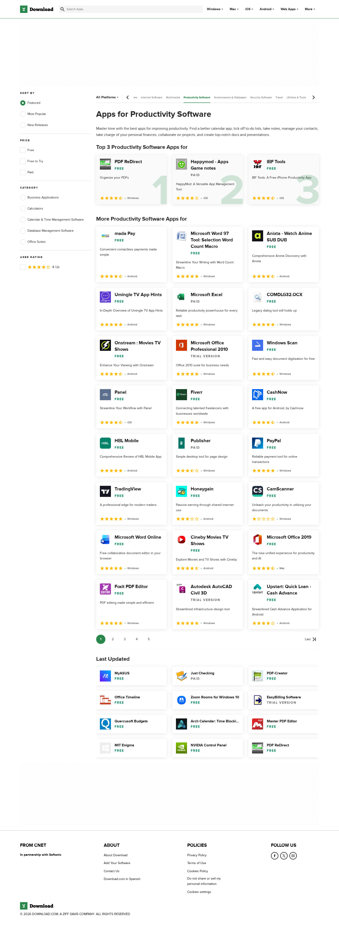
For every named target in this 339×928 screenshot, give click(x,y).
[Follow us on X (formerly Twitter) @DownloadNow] (284, 855)
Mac (233, 9)
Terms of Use (196, 863)
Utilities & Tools (296, 97)
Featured (33, 103)
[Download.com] (36, 9)
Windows (213, 9)
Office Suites (36, 242)
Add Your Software (117, 863)
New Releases (37, 125)
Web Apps (288, 9)
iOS (247, 9)
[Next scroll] (313, 97)
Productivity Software (197, 97)
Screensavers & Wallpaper (230, 97)
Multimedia (173, 97)
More (308, 9)
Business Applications (43, 197)
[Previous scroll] (127, 97)
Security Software (261, 97)
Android (265, 9)
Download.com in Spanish (122, 879)
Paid (30, 172)
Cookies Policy (197, 871)
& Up (55, 267)
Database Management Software (50, 231)
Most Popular (36, 114)
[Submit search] (62, 9)
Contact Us (111, 871)
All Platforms (106, 97)
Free (30, 150)
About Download (116, 855)
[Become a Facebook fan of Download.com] (274, 855)
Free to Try (35, 161)
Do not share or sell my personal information (204, 881)
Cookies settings (199, 892)
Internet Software (151, 97)
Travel (279, 97)
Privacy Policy (197, 855)
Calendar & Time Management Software (55, 220)
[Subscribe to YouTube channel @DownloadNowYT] (293, 855)
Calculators (35, 208)
